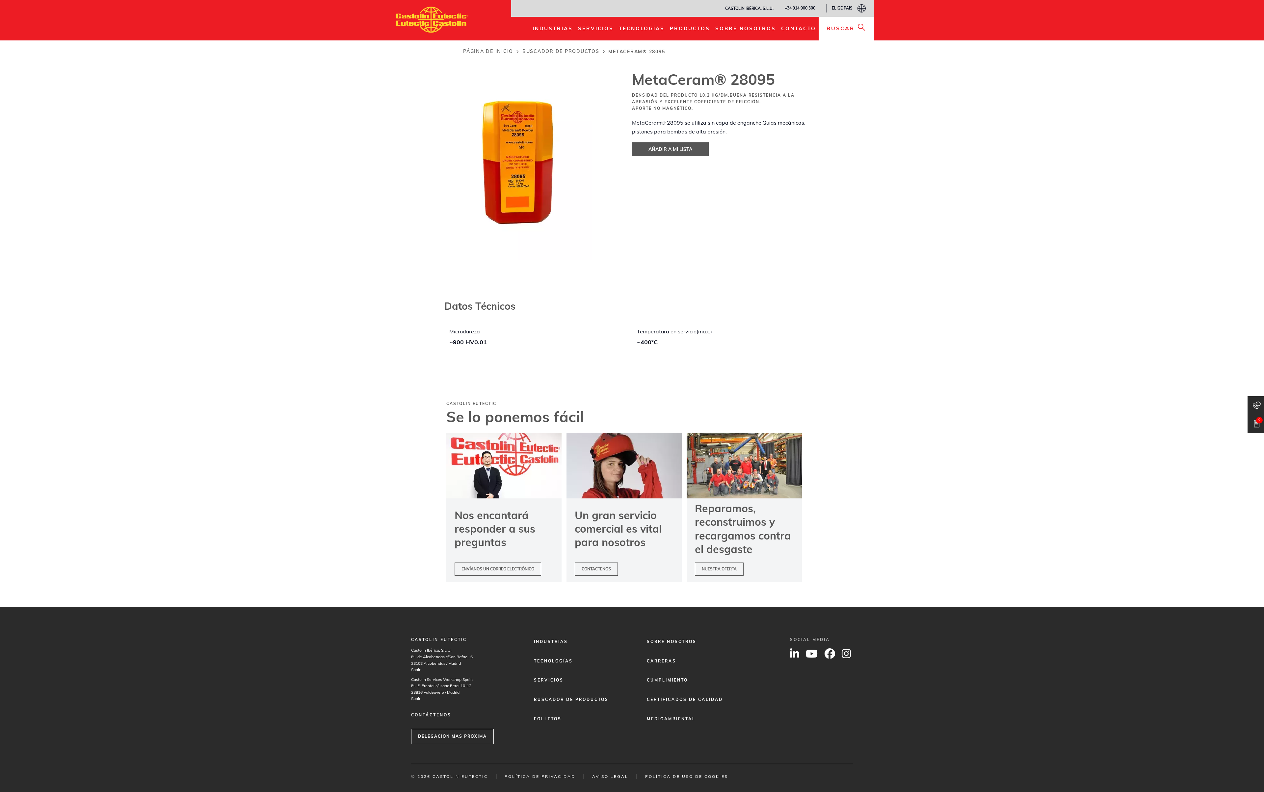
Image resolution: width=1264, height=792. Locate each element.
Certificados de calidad (685, 699)
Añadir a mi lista (670, 149)
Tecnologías (553, 661)
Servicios (549, 680)
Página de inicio (488, 51)
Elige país (842, 8)
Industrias (551, 641)
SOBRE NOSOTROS (672, 641)
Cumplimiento (667, 680)
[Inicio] (432, 19)
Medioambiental (671, 718)
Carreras (661, 661)
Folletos (548, 718)
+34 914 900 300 (800, 8)
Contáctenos (596, 568)
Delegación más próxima (452, 736)
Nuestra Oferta (719, 568)
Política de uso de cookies (686, 776)
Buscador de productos (560, 51)
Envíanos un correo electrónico (497, 568)
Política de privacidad (540, 776)
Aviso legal (610, 776)
